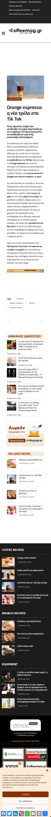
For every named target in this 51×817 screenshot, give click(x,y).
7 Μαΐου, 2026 (23, 706)
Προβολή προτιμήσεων (25, 808)
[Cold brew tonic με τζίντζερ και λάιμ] (11, 479)
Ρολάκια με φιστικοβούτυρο (30, 460)
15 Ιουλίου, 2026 (23, 650)
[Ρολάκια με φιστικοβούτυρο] (11, 463)
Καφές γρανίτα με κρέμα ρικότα (30, 570)
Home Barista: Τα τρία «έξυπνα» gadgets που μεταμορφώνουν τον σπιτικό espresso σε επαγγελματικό (32, 687)
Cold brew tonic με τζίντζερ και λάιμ (32, 583)
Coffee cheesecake (25, 646)
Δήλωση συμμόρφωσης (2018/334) (19, 10)
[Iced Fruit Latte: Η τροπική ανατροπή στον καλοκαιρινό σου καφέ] (11, 510)
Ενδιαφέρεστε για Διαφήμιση (18, 2)
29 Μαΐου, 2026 (23, 694)
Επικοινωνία (35, 10)
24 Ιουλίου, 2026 (26, 497)
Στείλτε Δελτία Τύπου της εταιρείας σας (21, 14)
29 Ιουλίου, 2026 (26, 463)
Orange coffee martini (26, 558)
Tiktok (31, 303)
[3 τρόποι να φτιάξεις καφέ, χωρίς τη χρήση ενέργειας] (8, 676)
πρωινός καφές (16, 308)
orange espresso (16, 303)
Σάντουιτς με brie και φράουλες (30, 634)
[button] (47, 770)
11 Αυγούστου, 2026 (24, 562)
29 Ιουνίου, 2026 (24, 679)
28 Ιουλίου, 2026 (26, 481)
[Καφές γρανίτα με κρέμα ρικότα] (8, 574)
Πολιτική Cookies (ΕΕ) (15, 6)
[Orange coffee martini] (8, 562)
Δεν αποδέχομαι (25, 801)
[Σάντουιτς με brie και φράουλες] (11, 494)
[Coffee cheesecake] (8, 650)
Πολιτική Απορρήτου (34, 2)
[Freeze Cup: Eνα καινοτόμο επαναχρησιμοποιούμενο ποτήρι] (8, 703)
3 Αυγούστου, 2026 (24, 574)
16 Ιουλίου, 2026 (26, 515)
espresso (20, 299)
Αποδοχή (25, 794)
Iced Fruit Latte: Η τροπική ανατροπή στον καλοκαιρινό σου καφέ (30, 509)
